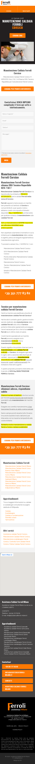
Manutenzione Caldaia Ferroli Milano (18, 466)
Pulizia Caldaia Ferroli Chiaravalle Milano (17, 654)
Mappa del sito (12, 726)
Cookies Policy (17, 729)
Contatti (8, 680)
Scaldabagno (10, 513)
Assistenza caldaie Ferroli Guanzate (16, 626)
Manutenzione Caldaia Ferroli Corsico (16, 537)
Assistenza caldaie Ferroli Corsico (15, 534)
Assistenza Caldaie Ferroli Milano (15, 687)
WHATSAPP (26, 11)
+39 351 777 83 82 (11, 666)
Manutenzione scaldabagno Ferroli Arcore (18, 642)
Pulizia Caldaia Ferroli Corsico (19, 544)
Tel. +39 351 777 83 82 (17, 718)
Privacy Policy (23, 726)
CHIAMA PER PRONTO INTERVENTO (17, 88)
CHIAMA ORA (17, 35)
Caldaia (8, 511)
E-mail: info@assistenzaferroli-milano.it (14, 615)
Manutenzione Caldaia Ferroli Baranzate (17, 632)
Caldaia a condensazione (14, 515)
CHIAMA (8, 11)
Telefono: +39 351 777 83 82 (11, 613)
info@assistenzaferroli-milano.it (15, 673)
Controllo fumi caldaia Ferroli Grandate (16, 652)
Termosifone (9, 520)
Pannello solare (10, 517)
